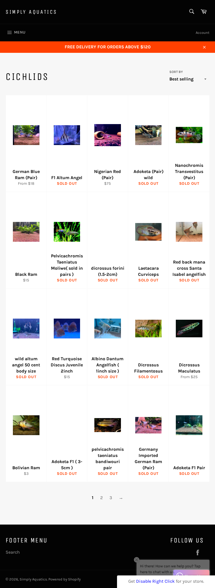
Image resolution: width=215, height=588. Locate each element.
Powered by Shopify (64, 579)
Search (13, 552)
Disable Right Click (155, 581)
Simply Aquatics (31, 12)
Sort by (176, 72)
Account (202, 32)
